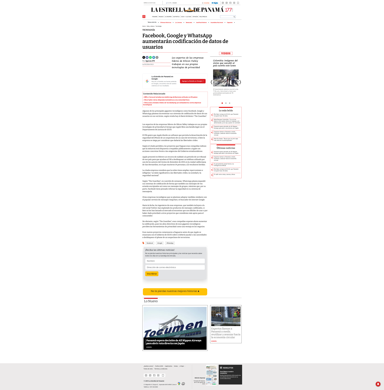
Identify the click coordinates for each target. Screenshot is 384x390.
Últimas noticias (226, 148)
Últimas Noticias (165, 22)
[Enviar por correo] (157, 57)
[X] (226, 2)
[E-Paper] (205, 3)
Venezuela (189, 22)
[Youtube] (238, 2)
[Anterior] (211, 82)
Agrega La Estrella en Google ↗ (193, 81)
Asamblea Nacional (217, 22)
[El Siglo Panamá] (215, 3)
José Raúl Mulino (201, 22)
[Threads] (223, 2)
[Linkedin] (153, 57)
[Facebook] (230, 2)
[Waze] (183, 383)
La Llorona (178, 22)
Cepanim (229, 22)
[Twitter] (143, 57)
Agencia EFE (150, 61)
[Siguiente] (240, 82)
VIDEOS (225, 53)
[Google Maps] (179, 383)
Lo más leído (226, 110)
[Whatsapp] (150, 57)
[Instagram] (234, 2)
